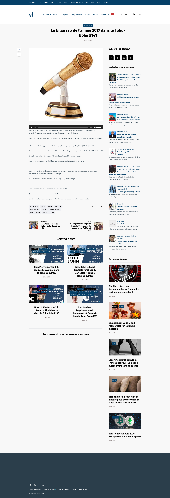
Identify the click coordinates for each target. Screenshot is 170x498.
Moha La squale (35, 212)
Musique (83, 251)
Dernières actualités (50, 14)
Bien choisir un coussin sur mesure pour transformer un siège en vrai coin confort (124, 399)
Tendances (90, 294)
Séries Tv (138, 75)
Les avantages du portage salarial (128, 192)
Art (41, 248)
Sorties (65, 2)
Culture (46, 2)
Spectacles (46, 251)
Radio (95, 14)
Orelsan (45, 212)
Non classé (36, 291)
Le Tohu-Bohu (34, 209)
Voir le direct (107, 14)
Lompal (44, 209)
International (32, 2)
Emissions (47, 248)
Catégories (64, 14)
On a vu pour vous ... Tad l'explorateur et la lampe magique (122, 326)
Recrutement (83, 489)
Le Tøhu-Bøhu (88, 25)
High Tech (58, 2)
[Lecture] (31, 127)
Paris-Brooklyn (129, 149)
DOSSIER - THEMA (90, 289)
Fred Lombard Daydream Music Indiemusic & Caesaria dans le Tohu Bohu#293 (85, 312)
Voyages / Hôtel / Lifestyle (76, 2)
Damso (43, 206)
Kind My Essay (122, 224)
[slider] (99, 127)
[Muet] (95, 127)
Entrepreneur (135, 186)
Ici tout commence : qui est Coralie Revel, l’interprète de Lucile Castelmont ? (124, 79)
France (39, 2)
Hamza (50, 206)
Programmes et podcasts (81, 14)
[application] (66, 127)
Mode (92, 2)
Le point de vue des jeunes (126, 169)
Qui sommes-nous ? (35, 489)
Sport (52, 2)
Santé (114, 380)
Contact (74, 489)
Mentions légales (64, 489)
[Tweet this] (19, 54)
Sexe (113, 343)
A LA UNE (35, 248)
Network (120, 239)
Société (138, 169)
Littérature (74, 251)
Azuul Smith (34, 206)
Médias (126, 95)
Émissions (105, 2)
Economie (127, 186)
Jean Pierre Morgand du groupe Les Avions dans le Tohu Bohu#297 (46, 270)
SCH (53, 212)
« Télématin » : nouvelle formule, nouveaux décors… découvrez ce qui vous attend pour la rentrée (124, 99)
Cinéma (119, 75)
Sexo (87, 2)
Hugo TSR (58, 206)
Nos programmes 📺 (50, 489)
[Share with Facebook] (19, 50)
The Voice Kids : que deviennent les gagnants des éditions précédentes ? (124, 289)
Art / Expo (81, 248)
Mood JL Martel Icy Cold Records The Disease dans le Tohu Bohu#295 (46, 310)
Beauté (98, 2)
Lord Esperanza (55, 209)
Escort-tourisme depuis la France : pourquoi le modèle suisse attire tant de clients (123, 363)
